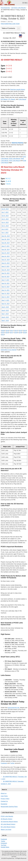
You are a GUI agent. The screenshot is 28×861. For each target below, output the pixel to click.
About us (3, 793)
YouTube (3, 845)
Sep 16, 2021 (6, 283)
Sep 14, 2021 (6, 290)
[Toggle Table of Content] (17, 28)
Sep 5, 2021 (5, 320)
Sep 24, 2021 (6, 256)
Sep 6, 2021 (5, 317)
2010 (7, 330)
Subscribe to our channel (8, 349)
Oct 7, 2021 (5, 212)
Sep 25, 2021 (6, 253)
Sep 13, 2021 (6, 293)
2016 (7, 332)
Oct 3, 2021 (5, 226)
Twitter (12, 763)
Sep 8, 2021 (5, 310)
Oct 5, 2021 (5, 219)
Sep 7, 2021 (5, 314)
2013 (20, 330)
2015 (2, 332)
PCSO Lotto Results (7, 816)
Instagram (4, 843)
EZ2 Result (4, 99)
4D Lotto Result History (8, 824)
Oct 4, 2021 (5, 222)
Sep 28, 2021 (6, 243)
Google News (5, 847)
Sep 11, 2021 (5, 300)
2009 (3, 330)
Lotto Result (22, 99)
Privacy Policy (5, 798)
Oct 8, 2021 (5, 209)
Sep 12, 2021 (6, 297)
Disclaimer (4, 804)
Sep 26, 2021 (6, 249)
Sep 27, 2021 (6, 246)
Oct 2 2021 (5, 229)
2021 (2, 334)
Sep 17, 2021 (5, 280)
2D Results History (6, 819)
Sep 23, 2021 (6, 259)
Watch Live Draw (6, 829)
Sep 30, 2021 (6, 236)
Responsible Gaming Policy (9, 806)
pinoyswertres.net (13, 707)
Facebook (4, 763)
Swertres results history (17, 89)
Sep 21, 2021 (5, 266)
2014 (24, 330)
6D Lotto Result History (8, 827)
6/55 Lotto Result (14, 160)
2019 (20, 332)
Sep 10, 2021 (6, 303)
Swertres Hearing (17, 142)
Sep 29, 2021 (6, 239)
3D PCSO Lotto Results (18, 7)
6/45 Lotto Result (14, 158)
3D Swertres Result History (9, 821)
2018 (15, 332)
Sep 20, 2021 (6, 270)
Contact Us (4, 801)
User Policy (4, 796)
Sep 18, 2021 (6, 276)
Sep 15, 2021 (6, 286)
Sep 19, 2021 (6, 273)
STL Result (11, 99)
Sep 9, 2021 (5, 307)
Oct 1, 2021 (5, 232)
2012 (16, 330)
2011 (11, 330)
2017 (11, 332)
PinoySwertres (5, 7)
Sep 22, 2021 (6, 263)
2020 (24, 332)
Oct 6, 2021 (5, 215)
